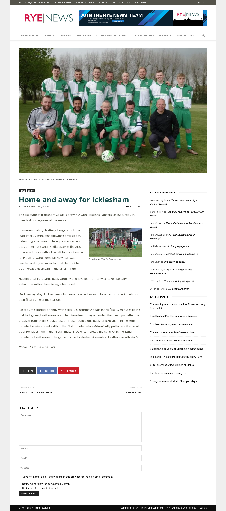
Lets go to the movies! (35, 392)
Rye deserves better (174, 261)
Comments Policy (129, 507)
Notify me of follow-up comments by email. (46, 483)
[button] (203, 35)
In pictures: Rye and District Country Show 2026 (176, 356)
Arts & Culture (143, 35)
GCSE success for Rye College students (172, 365)
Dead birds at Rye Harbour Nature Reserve (173, 316)
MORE (144, 2)
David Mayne (28, 206)
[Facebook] (198, 2)
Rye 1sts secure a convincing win (168, 373)
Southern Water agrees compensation (171, 324)
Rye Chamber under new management (172, 340)
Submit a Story (64, 2)
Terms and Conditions (152, 507)
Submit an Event (86, 2)
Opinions (65, 35)
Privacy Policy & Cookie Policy (181, 507)
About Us (132, 2)
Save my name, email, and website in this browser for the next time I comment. (67, 476)
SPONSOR (118, 2)
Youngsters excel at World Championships (173, 381)
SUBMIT (163, 35)
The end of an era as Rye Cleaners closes (173, 332)
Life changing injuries (177, 246)
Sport (31, 191)
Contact (104, 2)
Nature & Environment (112, 35)
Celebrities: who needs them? (182, 253)
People (49, 35)
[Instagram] (204, 2)
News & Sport (30, 35)
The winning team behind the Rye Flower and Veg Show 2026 (177, 306)
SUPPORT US (184, 35)
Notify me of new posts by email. (40, 488)
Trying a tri (133, 392)
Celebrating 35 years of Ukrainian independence (176, 348)
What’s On (83, 35)
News (22, 191)
